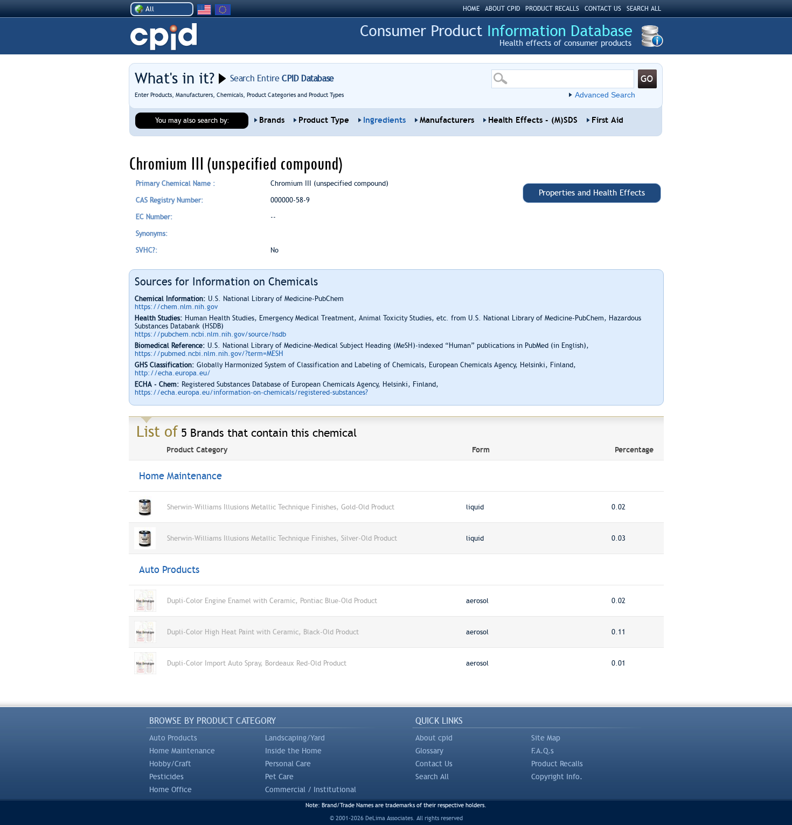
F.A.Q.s (542, 750)
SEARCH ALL (644, 8)
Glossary (429, 750)
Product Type (323, 120)
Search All (432, 776)
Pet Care (279, 776)
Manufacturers (447, 120)
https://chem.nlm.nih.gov (176, 307)
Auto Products (173, 737)
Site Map (545, 737)
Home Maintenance (182, 750)
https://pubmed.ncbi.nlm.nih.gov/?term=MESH (209, 353)
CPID (163, 37)
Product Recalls (557, 763)
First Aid (607, 120)
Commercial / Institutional (310, 789)
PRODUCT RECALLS (552, 8)
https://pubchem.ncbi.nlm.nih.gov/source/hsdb (210, 334)
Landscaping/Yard (295, 737)
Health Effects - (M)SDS (533, 120)
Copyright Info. (556, 776)
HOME (471, 8)
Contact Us (434, 763)
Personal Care (288, 763)
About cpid (434, 737)
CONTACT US (603, 8)
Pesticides (166, 776)
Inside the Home (293, 750)
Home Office (170, 789)
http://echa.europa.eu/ (173, 373)
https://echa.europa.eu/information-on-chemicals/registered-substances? (251, 392)
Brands (271, 120)
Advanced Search (605, 94)
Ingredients (384, 120)
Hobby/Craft (170, 763)
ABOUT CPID (502, 8)
